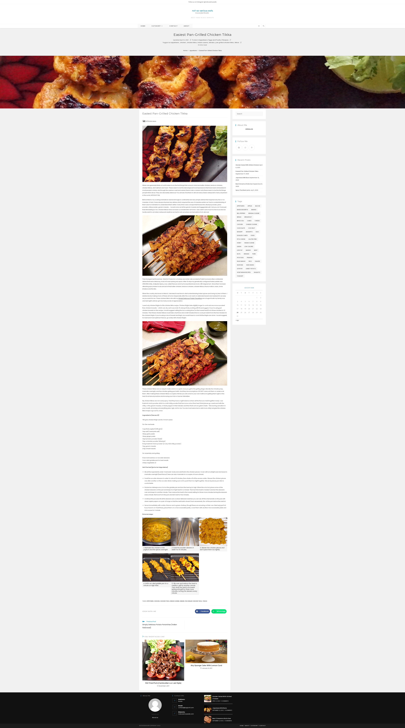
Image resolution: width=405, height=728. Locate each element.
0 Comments (225, 701)
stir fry (240, 269)
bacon (257, 206)
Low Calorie (248, 246)
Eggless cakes (242, 235)
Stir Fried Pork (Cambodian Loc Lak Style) (163, 683)
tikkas (237, 43)
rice (250, 261)
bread (239, 217)
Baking (253, 210)
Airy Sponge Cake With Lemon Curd (206, 665)
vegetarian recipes (244, 272)
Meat (256, 250)
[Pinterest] (252, 147)
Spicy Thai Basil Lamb (243, 190)
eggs (253, 235)
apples (250, 206)
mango (248, 250)
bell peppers (241, 213)
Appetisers (203, 40)
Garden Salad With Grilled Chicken (247, 165)
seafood (240, 265)
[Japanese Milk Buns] (207, 709)
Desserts (249, 232)
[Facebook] (239, 147)
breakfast (248, 217)
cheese (257, 221)
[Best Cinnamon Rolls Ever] (207, 719)
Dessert (240, 232)
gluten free (252, 239)
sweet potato (251, 269)
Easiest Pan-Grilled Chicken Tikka (210, 51)
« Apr (237, 320)
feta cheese (241, 239)
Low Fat (240, 250)
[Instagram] (258, 26)
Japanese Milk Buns (242, 178)
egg (257, 232)
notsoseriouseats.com (186, 714)
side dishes (250, 265)
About (247, 725)
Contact (262, 725)
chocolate (241, 228)
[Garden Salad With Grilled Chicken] (207, 698)
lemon (239, 246)
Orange (246, 254)
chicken (183, 43)
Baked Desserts (242, 210)
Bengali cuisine (253, 213)
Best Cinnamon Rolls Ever (244, 184)
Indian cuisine (203, 43)
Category (254, 725)
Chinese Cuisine (251, 224)
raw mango (241, 261)
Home (241, 725)
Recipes (225, 40)
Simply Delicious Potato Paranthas (190, 298)
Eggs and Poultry (215, 40)
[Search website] (263, 26)
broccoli (240, 221)
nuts (238, 254)
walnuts (257, 272)
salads (257, 261)
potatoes (240, 257)
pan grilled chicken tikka (225, 43)
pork (254, 254)
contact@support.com (186, 708)
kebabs (212, 43)
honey (239, 243)
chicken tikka (192, 43)
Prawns (249, 257)
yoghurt (240, 276)
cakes (249, 221)
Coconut (251, 228)
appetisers (175, 43)
